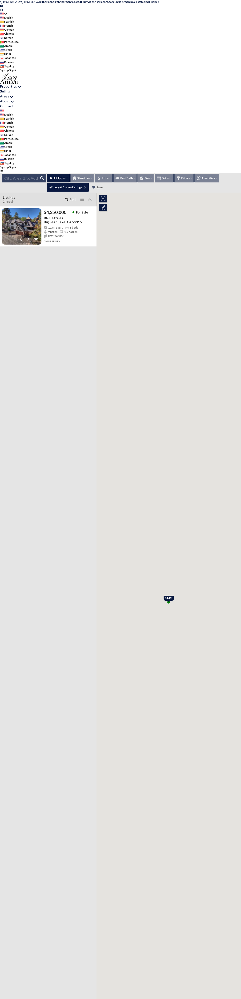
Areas (4, 96)
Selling (5, 91)
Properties (8, 86)
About (5, 101)
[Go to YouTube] (1, 9)
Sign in (13, 70)
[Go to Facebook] (1, 5)
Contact (6, 106)
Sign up (4, 70)
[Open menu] (1, 171)
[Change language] (3, 14)
